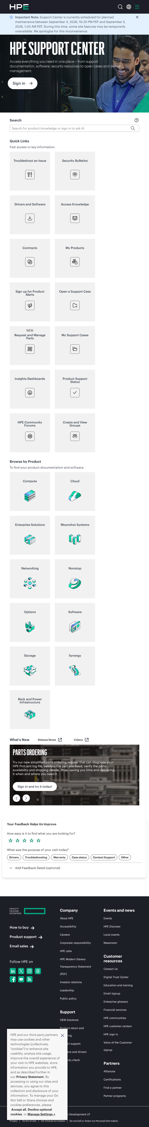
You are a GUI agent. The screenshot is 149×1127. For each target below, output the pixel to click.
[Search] (120, 6)
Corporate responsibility (75, 943)
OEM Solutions (69, 1020)
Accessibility (68, 926)
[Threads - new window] (38, 971)
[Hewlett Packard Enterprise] (19, 6)
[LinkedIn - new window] (13, 971)
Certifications (112, 1079)
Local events (112, 934)
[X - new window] (21, 971)
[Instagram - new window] (29, 971)
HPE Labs (66, 951)
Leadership (67, 990)
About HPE (66, 918)
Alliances (109, 1071)
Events (108, 918)
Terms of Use (29, 1120)
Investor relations (71, 982)
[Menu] (137, 6)
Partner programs (115, 1096)
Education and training (118, 985)
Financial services (115, 1010)
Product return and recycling (72, 1031)
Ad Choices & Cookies (53, 1120)
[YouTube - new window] (21, 979)
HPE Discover (112, 926)
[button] (62, 1035)
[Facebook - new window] (13, 979)
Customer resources (113, 958)
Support (67, 1012)
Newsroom (110, 943)
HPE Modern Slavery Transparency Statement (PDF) (75, 966)
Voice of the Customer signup (118, 1046)
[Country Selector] (128, 6)
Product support (23, 936)
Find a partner (113, 1087)
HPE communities (115, 1018)
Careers (65, 934)
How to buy (19, 927)
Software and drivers (73, 1052)
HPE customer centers (118, 1026)
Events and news (119, 910)
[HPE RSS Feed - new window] (29, 979)
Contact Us (111, 969)
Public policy (68, 998)
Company (69, 910)
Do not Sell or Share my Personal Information (94, 1120)
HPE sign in (111, 1034)
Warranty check (70, 1060)
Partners (112, 1063)
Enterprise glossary (116, 1001)
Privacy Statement (30, 1077)
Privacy (13, 1120)
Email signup (112, 993)
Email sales (19, 946)
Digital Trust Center (116, 977)
